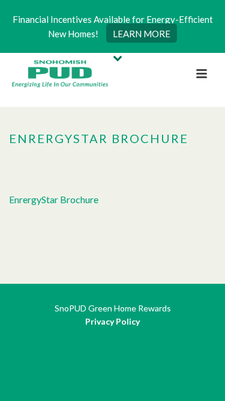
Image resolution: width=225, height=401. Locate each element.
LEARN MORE (141, 33)
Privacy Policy (112, 321)
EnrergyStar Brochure (53, 199)
